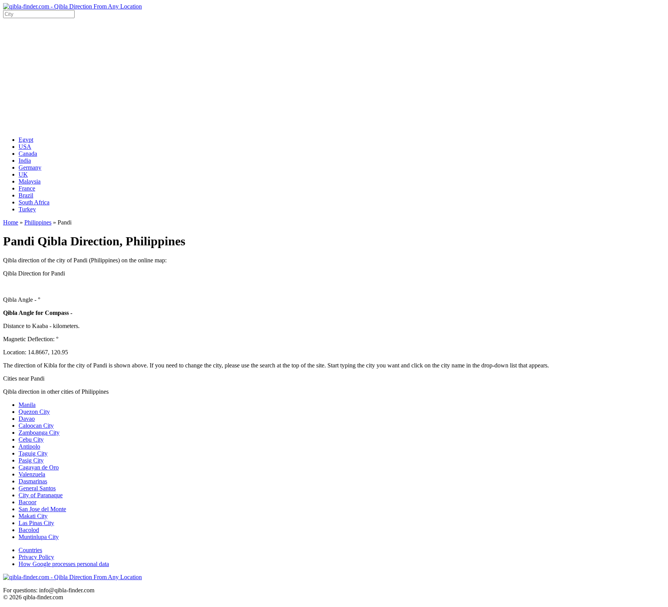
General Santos (37, 488)
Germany (30, 167)
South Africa (34, 202)
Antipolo (29, 446)
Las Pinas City (36, 523)
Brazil (26, 195)
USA (25, 146)
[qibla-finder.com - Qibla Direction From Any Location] (72, 6)
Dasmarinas (33, 481)
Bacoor (27, 502)
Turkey (27, 209)
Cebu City (31, 439)
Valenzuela (32, 474)
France (27, 188)
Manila (27, 404)
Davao (27, 418)
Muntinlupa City (39, 537)
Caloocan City (36, 425)
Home (10, 222)
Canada (28, 153)
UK (23, 174)
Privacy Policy (36, 557)
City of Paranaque (41, 495)
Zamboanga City (39, 432)
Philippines (37, 222)
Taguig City (33, 453)
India (25, 160)
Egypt (26, 139)
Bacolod (29, 530)
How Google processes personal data (64, 564)
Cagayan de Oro (39, 467)
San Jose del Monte (42, 509)
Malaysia (30, 181)
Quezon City (34, 411)
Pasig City (31, 460)
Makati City (33, 516)
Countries (30, 550)
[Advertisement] (334, 76)
